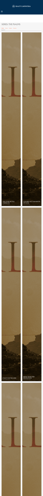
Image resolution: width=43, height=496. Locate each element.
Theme (6, 28)
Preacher (14, 28)
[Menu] (2, 11)
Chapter (10, 28)
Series (3, 28)
